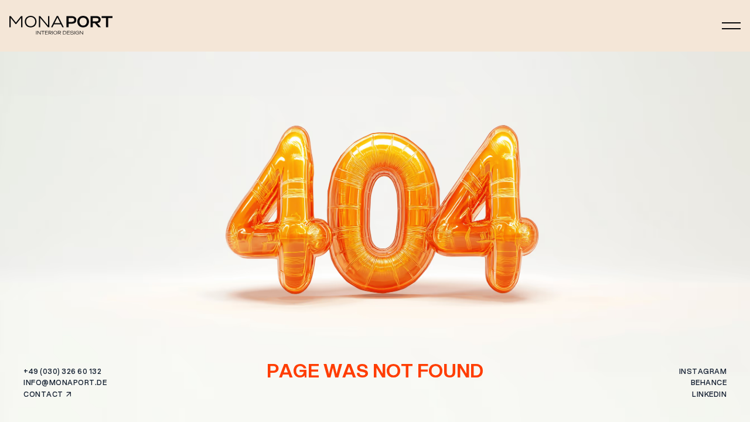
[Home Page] (60, 26)
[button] (731, 26)
